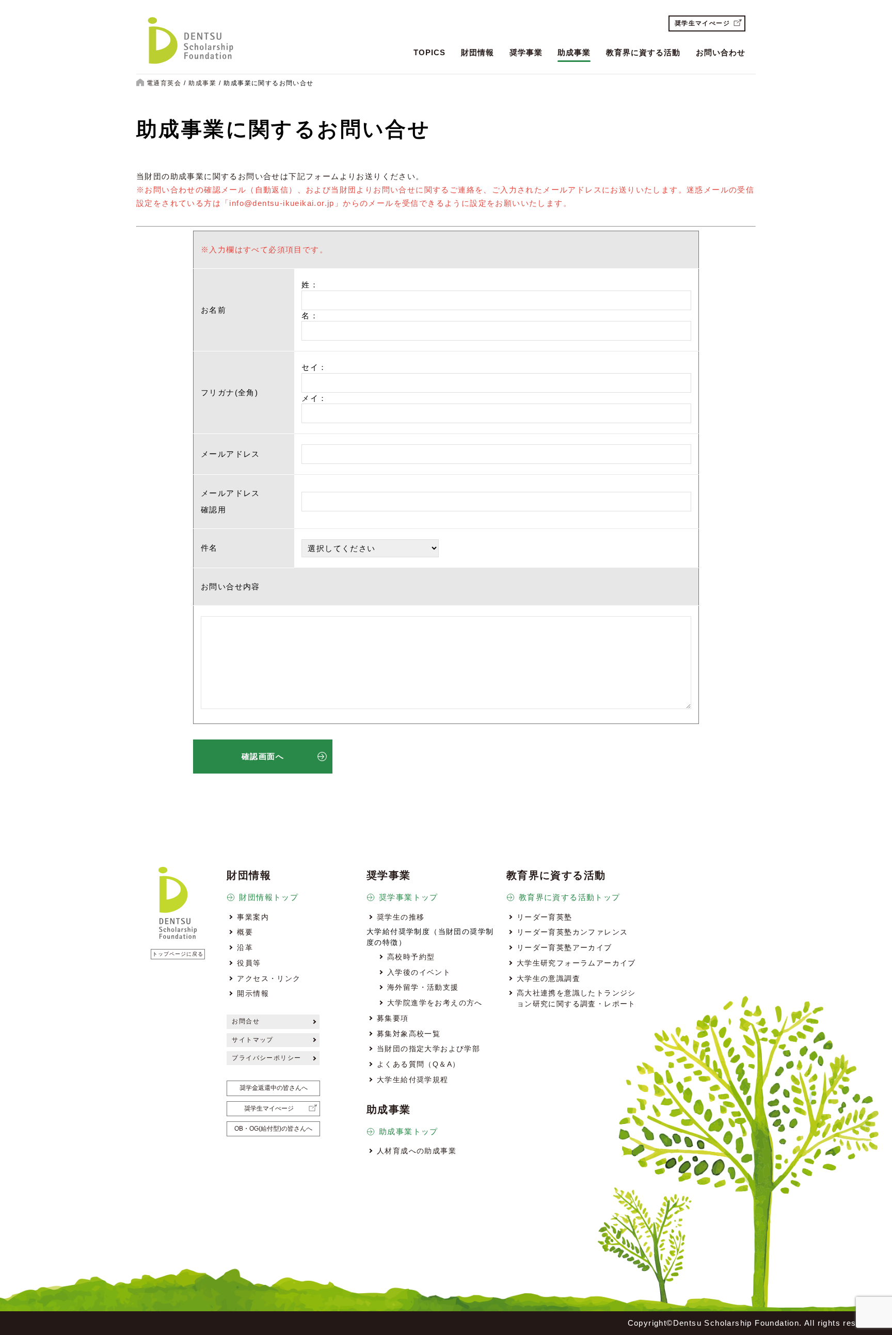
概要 (245, 932)
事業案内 (253, 917)
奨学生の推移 (400, 917)
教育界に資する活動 (643, 52)
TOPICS (429, 52)
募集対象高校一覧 (408, 1034)
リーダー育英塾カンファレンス (572, 932)
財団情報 (477, 52)
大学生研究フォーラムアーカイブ (576, 963)
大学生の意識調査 (548, 978)
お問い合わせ (720, 52)
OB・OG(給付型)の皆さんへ (273, 1128)
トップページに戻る (177, 954)
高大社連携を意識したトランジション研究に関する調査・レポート (576, 998)
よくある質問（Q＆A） (418, 1064)
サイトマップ (252, 1039)
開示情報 (253, 993)
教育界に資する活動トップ (569, 897)
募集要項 (393, 1018)
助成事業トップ (408, 1131)
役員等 (249, 963)
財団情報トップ (268, 897)
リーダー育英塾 (544, 917)
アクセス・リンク (268, 978)
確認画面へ (263, 756)
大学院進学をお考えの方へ (435, 1003)
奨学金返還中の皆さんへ (274, 1087)
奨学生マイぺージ (702, 23)
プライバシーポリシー (266, 1057)
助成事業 (574, 52)
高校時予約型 (411, 957)
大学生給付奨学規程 (413, 1079)
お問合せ (246, 1021)
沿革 (245, 947)
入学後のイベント (419, 972)
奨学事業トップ (408, 897)
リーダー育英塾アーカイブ (564, 947)
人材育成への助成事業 (416, 1151)
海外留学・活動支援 (423, 987)
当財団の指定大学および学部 (428, 1048)
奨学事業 (526, 52)
